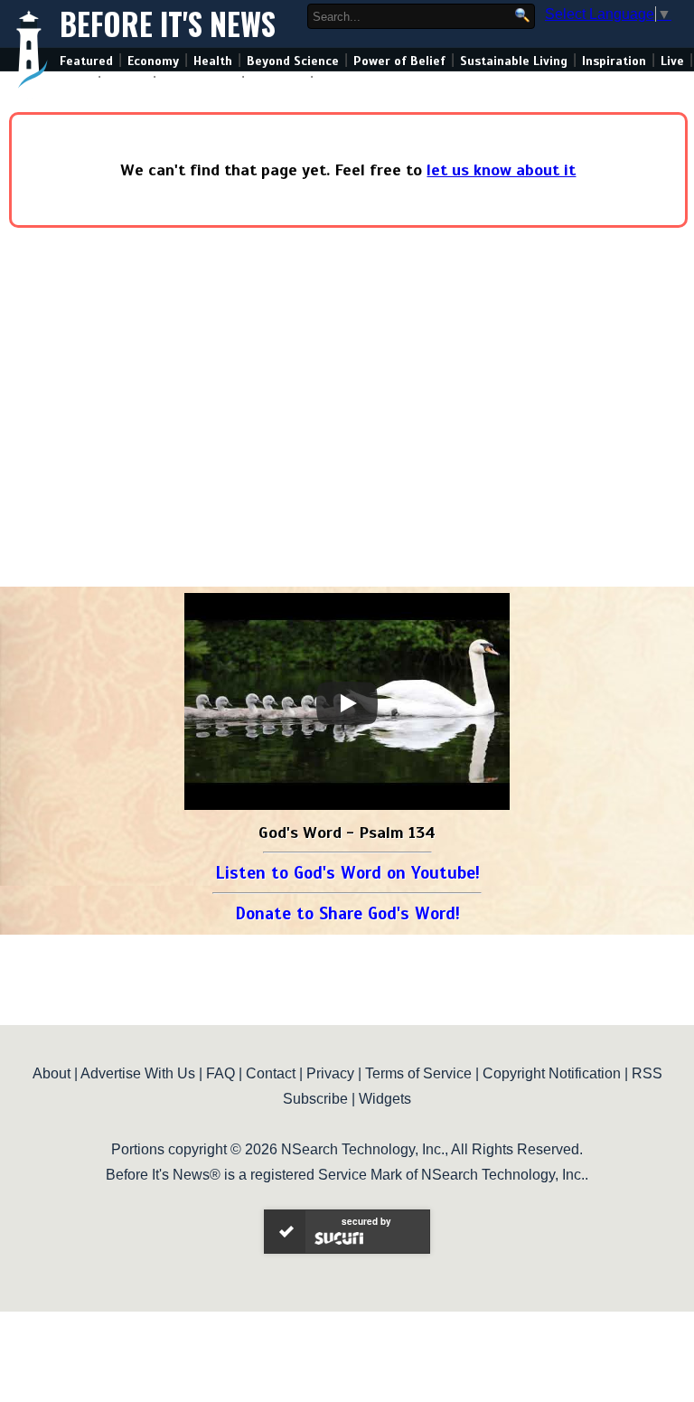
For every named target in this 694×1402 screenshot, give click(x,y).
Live (672, 61)
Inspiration (614, 61)
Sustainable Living (513, 61)
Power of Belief (399, 61)
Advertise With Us (137, 1073)
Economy (153, 61)
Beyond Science (293, 61)
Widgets (385, 1098)
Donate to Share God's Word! (347, 913)
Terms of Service (418, 1073)
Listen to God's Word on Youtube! (347, 872)
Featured (86, 61)
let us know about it (501, 170)
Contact (270, 1073)
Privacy (330, 1073)
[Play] (347, 703)
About (51, 1073)
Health (212, 61)
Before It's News (168, 24)
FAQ (220, 1073)
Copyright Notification (552, 1073)
